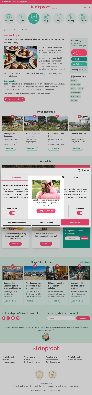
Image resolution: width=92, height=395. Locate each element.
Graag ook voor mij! (46, 211)
